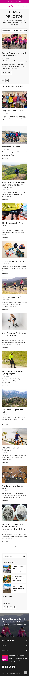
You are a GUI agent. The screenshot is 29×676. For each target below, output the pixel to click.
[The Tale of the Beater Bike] (14, 474)
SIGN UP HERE (22, 630)
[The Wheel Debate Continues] (14, 436)
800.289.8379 (17, 1)
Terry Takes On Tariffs (12, 297)
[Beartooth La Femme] (14, 135)
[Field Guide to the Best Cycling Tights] (14, 359)
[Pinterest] (14, 607)
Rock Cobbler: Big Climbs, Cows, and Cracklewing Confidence (14, 185)
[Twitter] (11, 607)
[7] (16, 546)
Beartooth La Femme (12, 147)
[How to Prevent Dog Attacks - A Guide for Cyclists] (7, 579)
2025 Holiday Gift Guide (13, 261)
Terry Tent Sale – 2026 (12, 111)
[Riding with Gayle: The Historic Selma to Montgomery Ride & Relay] (14, 512)
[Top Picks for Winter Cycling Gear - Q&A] (7, 588)
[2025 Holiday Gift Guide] (14, 249)
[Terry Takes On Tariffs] (14, 285)
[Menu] (2, 6)
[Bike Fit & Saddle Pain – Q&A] (14, 211)
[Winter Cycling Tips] (7, 569)
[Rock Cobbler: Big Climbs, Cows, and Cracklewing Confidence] (14, 171)
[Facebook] (4, 607)
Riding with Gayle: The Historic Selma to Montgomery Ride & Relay (14, 526)
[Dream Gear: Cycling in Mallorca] (14, 398)
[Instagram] (7, 607)
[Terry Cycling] (9, 6)
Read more (6, 72)
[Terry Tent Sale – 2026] (14, 99)
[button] (27, 1)
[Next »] (12, 546)
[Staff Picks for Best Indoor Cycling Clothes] (14, 321)
